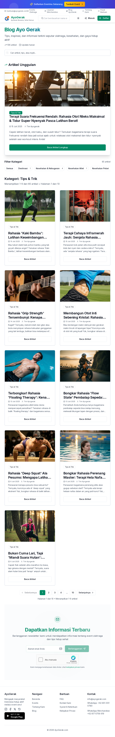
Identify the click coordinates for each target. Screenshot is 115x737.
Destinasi (24, 168)
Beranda (36, 699)
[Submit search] (42, 18)
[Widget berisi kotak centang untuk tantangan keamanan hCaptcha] (57, 659)
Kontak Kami (65, 703)
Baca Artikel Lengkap (57, 147)
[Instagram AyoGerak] (5, 709)
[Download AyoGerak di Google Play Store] (19, 709)
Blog (34, 711)
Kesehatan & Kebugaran (49, 168)
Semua (9, 168)
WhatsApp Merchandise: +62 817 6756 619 (98, 712)
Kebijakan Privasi (67, 711)
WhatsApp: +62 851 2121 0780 (98, 704)
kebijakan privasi (73, 667)
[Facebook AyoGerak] (10, 709)
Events (35, 703)
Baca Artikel (30, 259)
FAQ (62, 699)
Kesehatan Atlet (77, 168)
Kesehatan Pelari (102, 168)
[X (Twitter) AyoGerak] (14, 709)
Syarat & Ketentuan (68, 707)
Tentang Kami (38, 707)
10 (73, 592)
